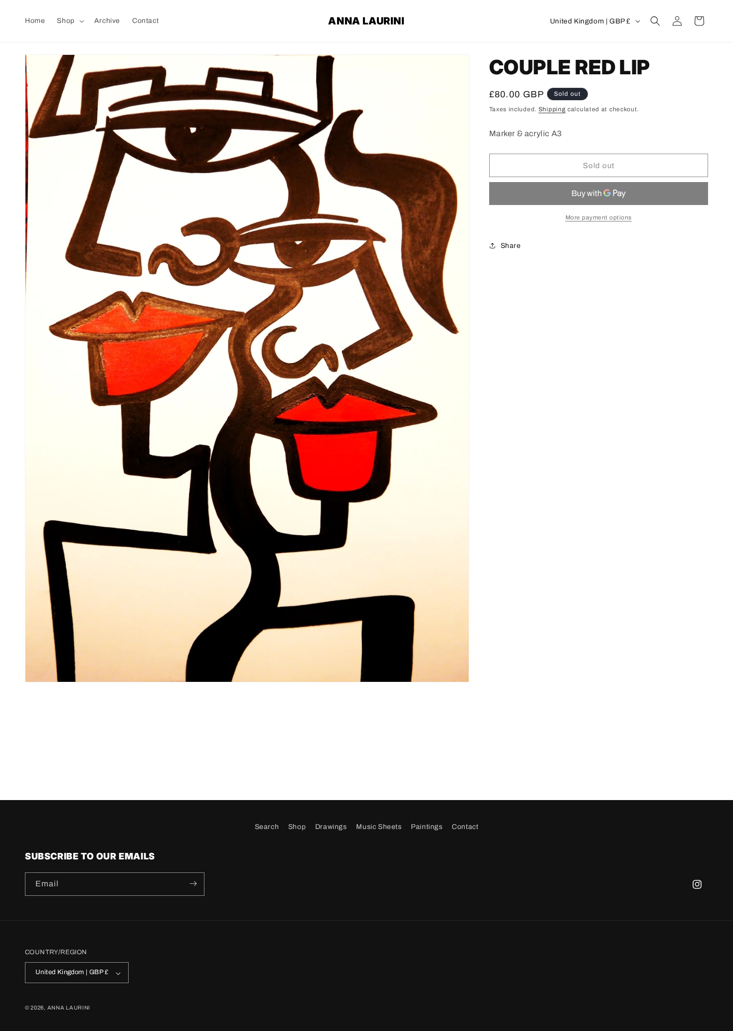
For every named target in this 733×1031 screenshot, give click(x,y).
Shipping (552, 109)
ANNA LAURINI (68, 1008)
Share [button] (511, 245)
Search (267, 826)
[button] (69, 20)
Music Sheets (378, 826)
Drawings (331, 826)
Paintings (426, 826)
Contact (465, 826)
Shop (297, 826)
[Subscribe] (193, 883)
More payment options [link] (598, 217)
